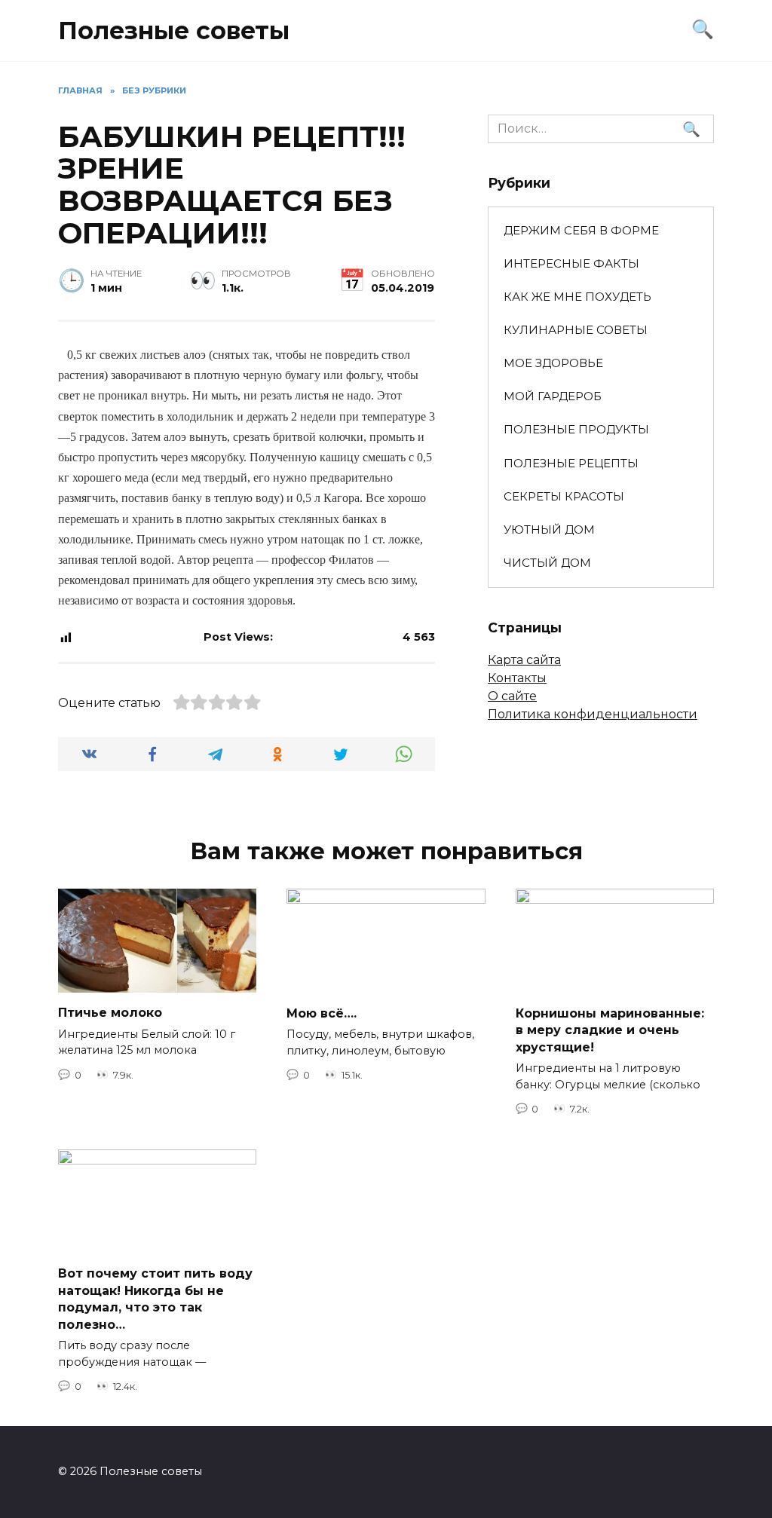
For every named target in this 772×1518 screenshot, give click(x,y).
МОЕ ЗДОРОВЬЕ (553, 363)
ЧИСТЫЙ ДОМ (547, 562)
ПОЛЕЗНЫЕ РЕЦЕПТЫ (571, 463)
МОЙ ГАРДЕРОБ (553, 396)
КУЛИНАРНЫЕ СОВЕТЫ (576, 330)
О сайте (512, 696)
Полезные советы (174, 30)
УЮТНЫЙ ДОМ (549, 529)
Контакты (517, 678)
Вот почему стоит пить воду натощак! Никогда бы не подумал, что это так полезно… (155, 1298)
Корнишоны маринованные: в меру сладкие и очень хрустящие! (610, 1029)
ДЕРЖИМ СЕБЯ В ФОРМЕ (581, 230)
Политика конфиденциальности (592, 714)
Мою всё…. (321, 1012)
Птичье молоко (110, 1012)
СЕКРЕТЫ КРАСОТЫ (564, 496)
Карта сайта (524, 660)
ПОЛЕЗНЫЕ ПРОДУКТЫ (576, 429)
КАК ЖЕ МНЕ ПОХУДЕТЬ (577, 296)
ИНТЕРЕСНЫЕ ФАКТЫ (571, 263)
